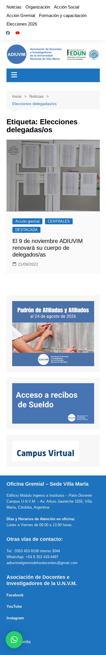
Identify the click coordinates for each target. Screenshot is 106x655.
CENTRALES (59, 221)
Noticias (14, 7)
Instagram (15, 618)
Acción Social (66, 7)
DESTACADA (26, 230)
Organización (37, 7)
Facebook (15, 595)
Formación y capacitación (62, 15)
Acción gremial (27, 221)
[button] (14, 639)
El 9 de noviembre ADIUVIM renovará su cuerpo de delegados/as (47, 248)
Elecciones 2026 (22, 24)
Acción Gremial (21, 15)
